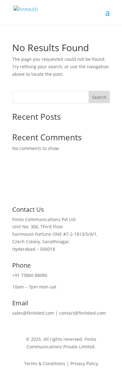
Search (99, 97)
